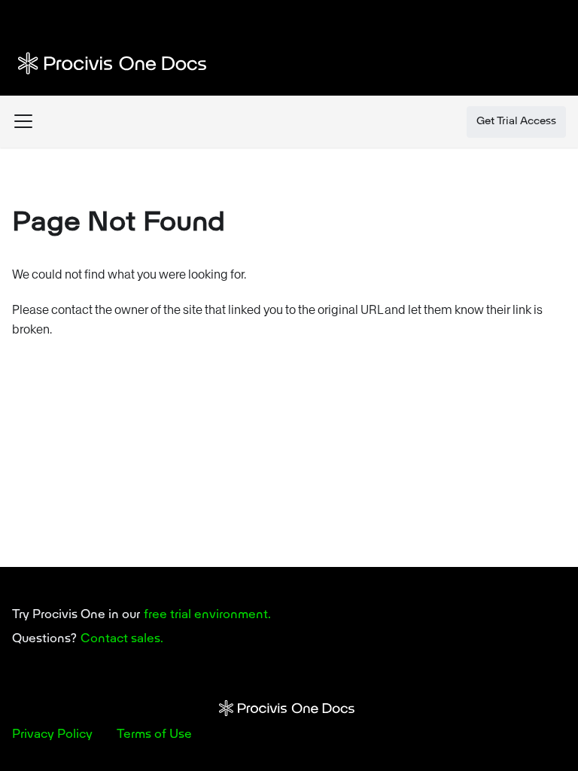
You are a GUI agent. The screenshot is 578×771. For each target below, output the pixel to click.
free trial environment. (207, 615)
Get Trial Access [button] (516, 121)
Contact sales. (122, 639)
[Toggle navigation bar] (23, 122)
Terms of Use (154, 735)
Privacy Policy (52, 735)
